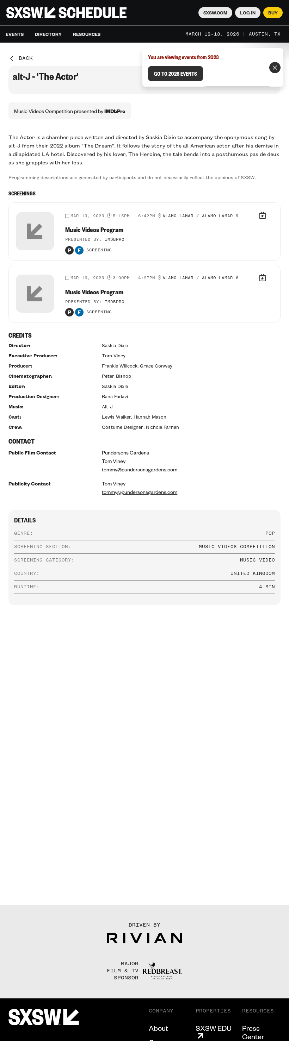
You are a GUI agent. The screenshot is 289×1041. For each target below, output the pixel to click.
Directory (48, 34)
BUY (273, 12)
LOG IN (248, 12)
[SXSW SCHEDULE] (66, 12)
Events (15, 34)
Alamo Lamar (177, 216)
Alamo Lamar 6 (220, 278)
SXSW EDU (214, 1028)
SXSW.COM (215, 12)
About (158, 1028)
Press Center (253, 1032)
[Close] (275, 67)
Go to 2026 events (175, 73)
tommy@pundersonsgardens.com (139, 469)
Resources (86, 34)
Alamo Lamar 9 (220, 216)
